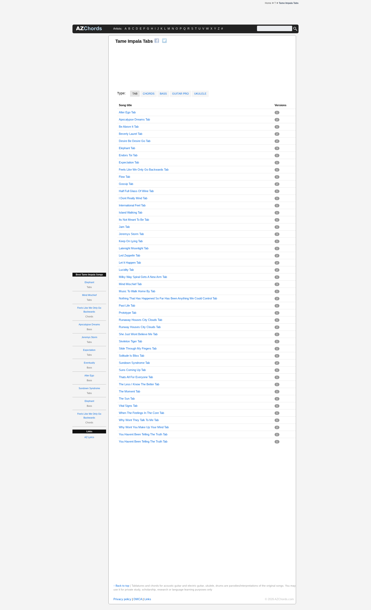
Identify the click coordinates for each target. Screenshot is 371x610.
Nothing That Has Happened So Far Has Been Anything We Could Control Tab (168, 298)
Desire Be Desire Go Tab (134, 141)
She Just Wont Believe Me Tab (138, 334)
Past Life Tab (127, 305)
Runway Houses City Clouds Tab (140, 327)
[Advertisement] (89, 93)
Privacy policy (122, 599)
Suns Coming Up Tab (132, 370)
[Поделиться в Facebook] (156, 40)
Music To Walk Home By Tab (137, 291)
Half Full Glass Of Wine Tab (136, 191)
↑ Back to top (121, 585)
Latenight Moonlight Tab (133, 248)
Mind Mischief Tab (130, 284)
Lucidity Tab (126, 269)
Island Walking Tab (130, 212)
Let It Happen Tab (130, 262)
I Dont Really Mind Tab (133, 198)
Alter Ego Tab (127, 112)
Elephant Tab (127, 148)
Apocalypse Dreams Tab (134, 119)
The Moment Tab (129, 391)
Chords (148, 93)
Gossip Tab (126, 183)
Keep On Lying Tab (131, 241)
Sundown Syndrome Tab (134, 362)
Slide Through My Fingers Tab (138, 348)
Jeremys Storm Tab (131, 234)
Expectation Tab (129, 162)
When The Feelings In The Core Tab (141, 412)
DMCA (138, 599)
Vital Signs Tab (128, 405)
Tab (134, 93)
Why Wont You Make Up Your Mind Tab (144, 427)
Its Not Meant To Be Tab (134, 219)
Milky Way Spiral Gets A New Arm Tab (143, 277)
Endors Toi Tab (128, 155)
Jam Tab (124, 226)
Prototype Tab (127, 312)
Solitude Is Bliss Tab (131, 355)
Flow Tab (124, 176)
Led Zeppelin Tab (129, 255)
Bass (163, 93)
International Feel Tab (132, 205)
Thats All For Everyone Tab (136, 377)
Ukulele (200, 93)
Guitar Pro (180, 93)
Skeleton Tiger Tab (130, 341)
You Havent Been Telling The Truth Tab (143, 434)
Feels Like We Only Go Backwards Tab (143, 169)
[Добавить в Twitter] (164, 40)
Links (147, 599)
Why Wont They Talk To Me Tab (139, 420)
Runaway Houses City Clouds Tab (140, 319)
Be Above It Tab (129, 126)
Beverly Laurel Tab (130, 133)
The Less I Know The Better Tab (139, 384)
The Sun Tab (127, 398)
